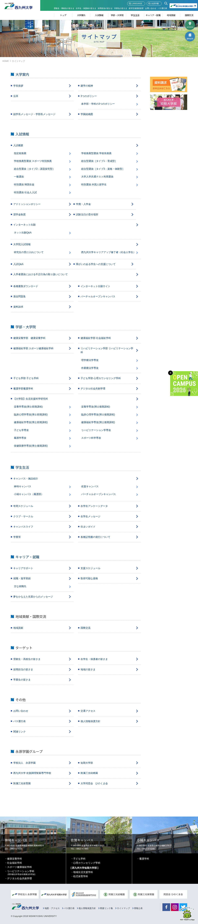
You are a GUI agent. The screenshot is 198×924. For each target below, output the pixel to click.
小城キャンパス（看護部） (29, 494)
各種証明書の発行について (95, 537)
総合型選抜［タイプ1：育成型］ (99, 161)
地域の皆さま (88, 669)
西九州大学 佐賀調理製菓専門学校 (32, 773)
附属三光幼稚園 (89, 773)
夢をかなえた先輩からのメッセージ (33, 596)
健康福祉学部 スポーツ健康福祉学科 (33, 348)
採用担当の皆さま (105, 8)
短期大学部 (87, 763)
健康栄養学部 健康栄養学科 (29, 338)
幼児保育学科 (80, 876)
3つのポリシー (89, 96)
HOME (5, 61)
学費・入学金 (83, 204)
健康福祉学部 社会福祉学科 (96, 338)
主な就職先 (20, 586)
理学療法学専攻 (90, 360)
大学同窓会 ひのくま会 (94, 783)
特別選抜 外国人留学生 (94, 184)
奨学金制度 (19, 214)
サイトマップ (123, 908)
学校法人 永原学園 (24, 763)
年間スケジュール (23, 506)
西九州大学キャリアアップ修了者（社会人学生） (108, 252)
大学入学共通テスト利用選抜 (97, 176)
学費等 (17, 537)
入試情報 (99, 15)
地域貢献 (171, 15)
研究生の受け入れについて (29, 252)
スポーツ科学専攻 (91, 438)
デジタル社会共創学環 (93, 388)
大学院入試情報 (22, 244)
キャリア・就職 (153, 15)
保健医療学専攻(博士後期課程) (31, 445)
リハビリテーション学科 (21, 872)
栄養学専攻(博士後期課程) (95, 406)
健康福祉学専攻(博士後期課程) (98, 422)
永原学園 (155, 3)
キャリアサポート (23, 568)
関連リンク (19, 731)
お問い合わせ (150, 8)
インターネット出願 (24, 224)
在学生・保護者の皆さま (86, 8)
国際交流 (189, 15)
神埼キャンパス (22, 486)
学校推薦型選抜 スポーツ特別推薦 (33, 161)
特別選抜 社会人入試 (25, 192)
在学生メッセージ (90, 516)
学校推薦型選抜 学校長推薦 (96, 153)
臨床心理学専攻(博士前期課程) (31, 414)
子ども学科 (79, 858)
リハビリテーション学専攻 (96, 430)
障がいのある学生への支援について (96, 264)
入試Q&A (18, 264)
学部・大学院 (117, 15)
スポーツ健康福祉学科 (19, 867)
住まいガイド (88, 526)
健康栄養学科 (14, 858)
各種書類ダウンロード (25, 286)
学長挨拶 (18, 85)
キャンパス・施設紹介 (25, 478)
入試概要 (18, 145)
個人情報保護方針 (90, 721)
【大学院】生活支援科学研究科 (30, 398)
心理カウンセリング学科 (86, 863)
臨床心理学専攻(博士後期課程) (98, 414)
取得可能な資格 (89, 578)
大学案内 (81, 15)
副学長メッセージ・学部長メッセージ (34, 114)
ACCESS (190, 27)
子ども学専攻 (21, 430)
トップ (63, 15)
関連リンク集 (106, 908)
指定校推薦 (20, 153)
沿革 (15, 96)
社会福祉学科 (14, 863)
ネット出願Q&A (23, 232)
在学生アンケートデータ (94, 506)
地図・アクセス (52, 908)
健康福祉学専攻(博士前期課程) (31, 422)
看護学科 (144, 858)
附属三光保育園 (22, 783)
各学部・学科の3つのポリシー (98, 103)
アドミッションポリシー (27, 204)
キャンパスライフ (23, 526)
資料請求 (190, 39)
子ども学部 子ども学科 (26, 378)
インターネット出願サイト (95, 286)
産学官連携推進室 (136, 8)
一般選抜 (19, 176)
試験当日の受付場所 (87, 214)
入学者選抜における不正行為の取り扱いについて (40, 274)
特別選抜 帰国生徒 (24, 184)
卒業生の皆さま (120, 8)
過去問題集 (19, 296)
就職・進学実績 (22, 578)
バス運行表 (162, 8)
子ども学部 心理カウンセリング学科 (101, 378)
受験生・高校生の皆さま (64, 8)
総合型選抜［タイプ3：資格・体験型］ (103, 169)
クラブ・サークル (23, 516)
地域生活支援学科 (83, 872)
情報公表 (138, 908)
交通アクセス (88, 711)
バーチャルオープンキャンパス (98, 296)
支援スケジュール (90, 568)
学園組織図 (87, 114)
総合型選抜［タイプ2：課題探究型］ (34, 169)
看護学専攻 (20, 438)
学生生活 (135, 15)
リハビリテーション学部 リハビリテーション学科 (107, 350)
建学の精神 (87, 85)
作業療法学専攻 (90, 368)
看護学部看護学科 (23, 388)
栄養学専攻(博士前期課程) (28, 406)
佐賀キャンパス (90, 486)
